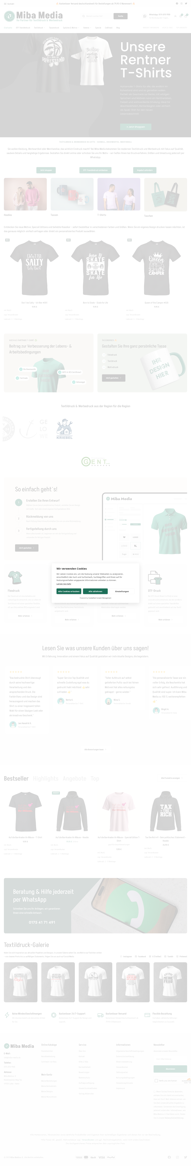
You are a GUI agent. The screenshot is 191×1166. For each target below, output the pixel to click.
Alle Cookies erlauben (69, 591)
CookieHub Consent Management (99, 598)
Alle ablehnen (95, 591)
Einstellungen (122, 591)
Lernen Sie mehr (64, 583)
